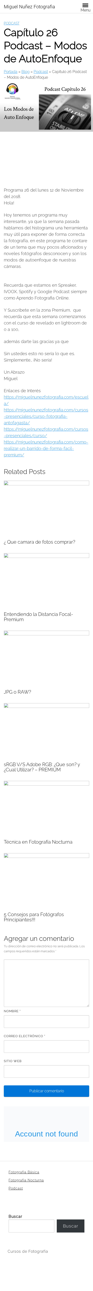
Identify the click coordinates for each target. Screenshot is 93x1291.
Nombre (12, 1011)
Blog (25, 71)
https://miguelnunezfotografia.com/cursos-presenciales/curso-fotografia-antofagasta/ (46, 416)
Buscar (15, 1216)
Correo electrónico (24, 1036)
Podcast (11, 23)
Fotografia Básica (24, 1172)
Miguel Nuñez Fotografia (29, 6)
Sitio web (13, 1061)
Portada (10, 71)
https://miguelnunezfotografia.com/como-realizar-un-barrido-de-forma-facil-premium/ (46, 448)
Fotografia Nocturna (26, 1180)
